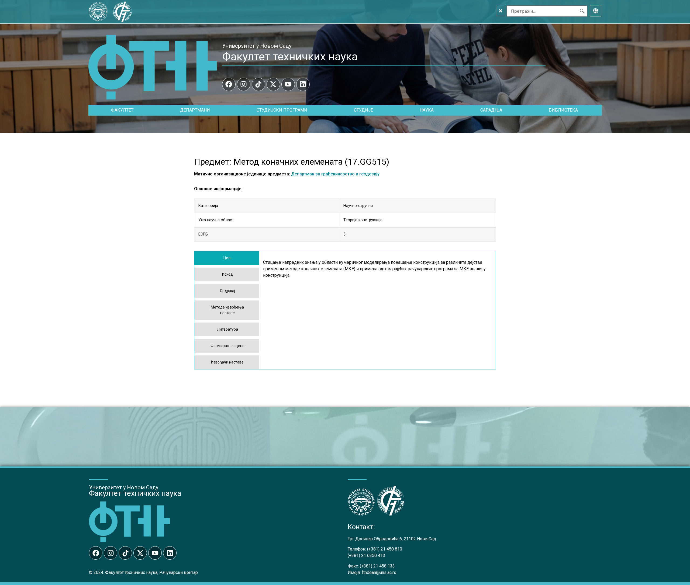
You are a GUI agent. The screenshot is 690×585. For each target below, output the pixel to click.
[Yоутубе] (288, 84)
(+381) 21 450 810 (384, 549)
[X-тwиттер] (273, 84)
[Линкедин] (303, 84)
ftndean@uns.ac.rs (379, 572)
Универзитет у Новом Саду (256, 46)
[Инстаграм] (243, 84)
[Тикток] (258, 84)
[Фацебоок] (229, 84)
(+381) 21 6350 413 (366, 555)
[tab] (226, 258)
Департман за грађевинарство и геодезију (335, 173)
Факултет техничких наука (290, 56)
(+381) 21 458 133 (377, 566)
